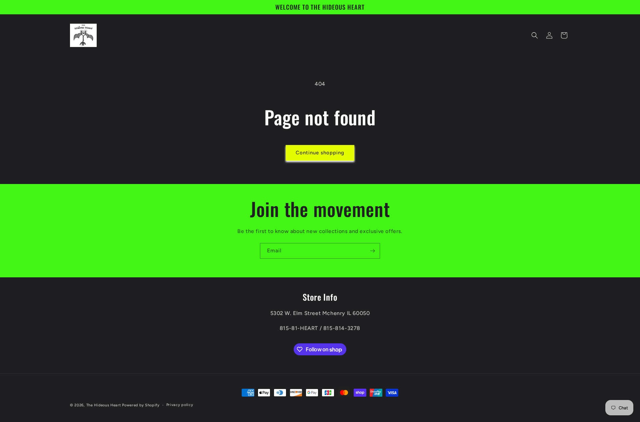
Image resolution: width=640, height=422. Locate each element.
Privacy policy (179, 405)
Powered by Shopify (141, 405)
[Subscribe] (372, 251)
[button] (534, 35)
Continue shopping (320, 153)
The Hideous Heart (103, 405)
